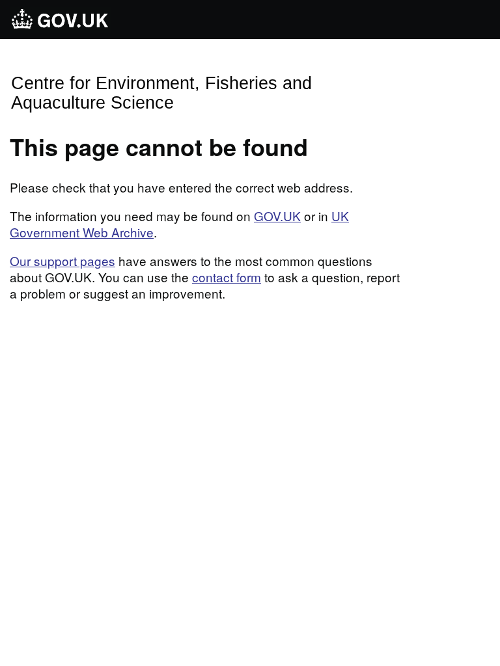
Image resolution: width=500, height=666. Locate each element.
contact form (226, 277)
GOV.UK (277, 215)
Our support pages (62, 260)
